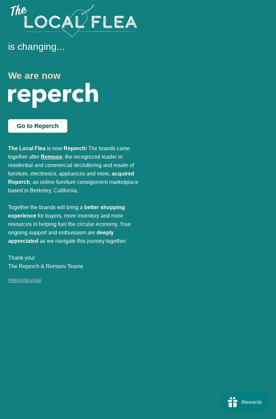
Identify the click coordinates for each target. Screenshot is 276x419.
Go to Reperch (38, 126)
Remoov (51, 157)
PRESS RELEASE (25, 280)
